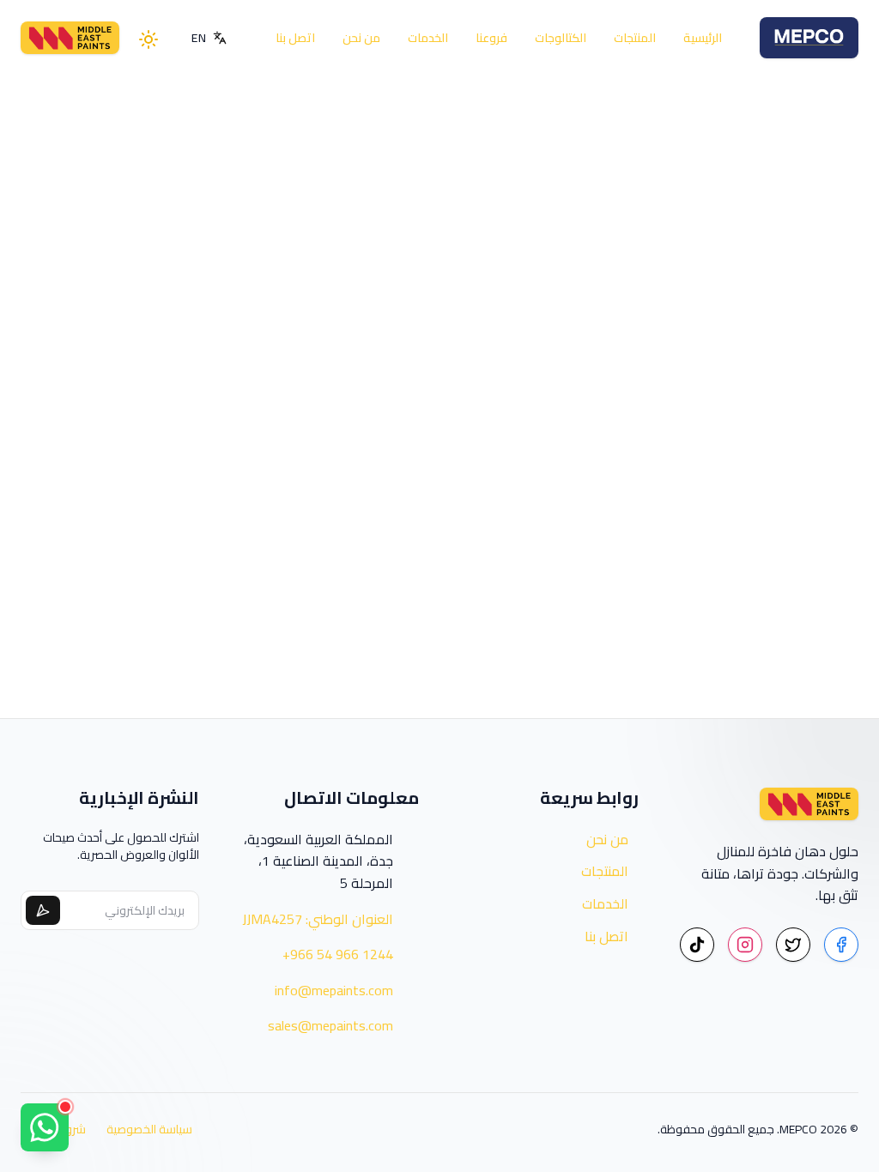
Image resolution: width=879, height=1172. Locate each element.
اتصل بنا (295, 37)
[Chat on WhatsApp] (45, 1127)
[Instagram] (745, 944)
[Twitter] (793, 944)
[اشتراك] (43, 910)
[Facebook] (841, 944)
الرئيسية (702, 37)
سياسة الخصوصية (149, 1129)
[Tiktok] (697, 944)
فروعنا (491, 37)
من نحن (361, 37)
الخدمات (428, 37)
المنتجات (635, 37)
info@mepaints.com (334, 991)
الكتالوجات (560, 37)
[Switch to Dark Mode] (150, 38)
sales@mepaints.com (330, 1026)
